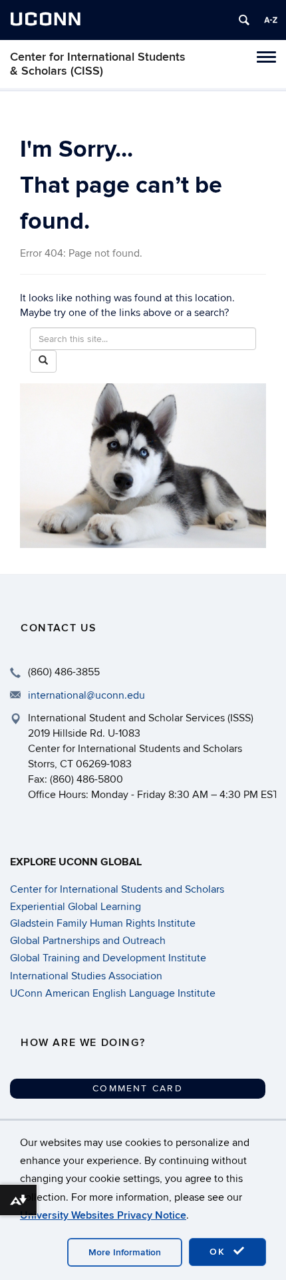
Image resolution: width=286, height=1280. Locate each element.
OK (219, 1251)
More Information (124, 1252)
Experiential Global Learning (75, 906)
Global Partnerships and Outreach (88, 940)
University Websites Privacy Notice (103, 1215)
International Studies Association (86, 976)
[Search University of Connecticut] (244, 20)
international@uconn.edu (86, 695)
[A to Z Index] (270, 20)
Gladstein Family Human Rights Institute (103, 923)
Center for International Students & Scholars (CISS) (98, 64)
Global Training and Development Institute (108, 958)
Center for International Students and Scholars (117, 889)
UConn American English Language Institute (112, 993)
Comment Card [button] (137, 1088)
